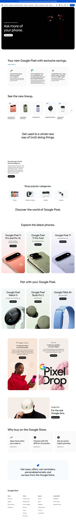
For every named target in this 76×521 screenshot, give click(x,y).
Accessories (41, 5)
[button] (56, 5)
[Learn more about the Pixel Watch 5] (50, 113)
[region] (38, 113)
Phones (6, 5)
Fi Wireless (11, 5)
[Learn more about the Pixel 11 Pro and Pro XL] (13, 113)
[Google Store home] (2, 5)
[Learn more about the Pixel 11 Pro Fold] (25, 113)
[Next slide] (71, 110)
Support (51, 5)
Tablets (36, 5)
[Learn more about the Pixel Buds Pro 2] (62, 113)
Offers (46, 5)
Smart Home (31, 5)
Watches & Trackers (18, 5)
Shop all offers (54, 1)
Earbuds (25, 5)
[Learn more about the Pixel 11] (37, 113)
